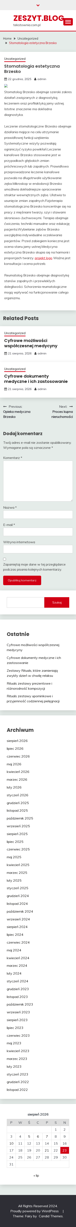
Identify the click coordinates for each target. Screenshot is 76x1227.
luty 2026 (14, 787)
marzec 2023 (17, 1059)
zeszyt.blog (38, 18)
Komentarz (12, 458)
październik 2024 (20, 911)
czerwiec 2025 (18, 849)
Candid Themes (51, 1216)
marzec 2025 (17, 872)
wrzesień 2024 (18, 919)
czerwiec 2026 (18, 756)
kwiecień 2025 (18, 865)
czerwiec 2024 (18, 942)
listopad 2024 (17, 903)
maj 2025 (14, 857)
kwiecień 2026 (18, 772)
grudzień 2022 (18, 1082)
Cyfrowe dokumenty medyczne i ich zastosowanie (36, 378)
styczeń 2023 (17, 1074)
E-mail (9, 525)
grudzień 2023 (18, 989)
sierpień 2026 (17, 741)
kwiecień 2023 (18, 1051)
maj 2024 (14, 950)
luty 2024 (14, 973)
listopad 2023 (17, 997)
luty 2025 (14, 880)
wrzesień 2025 (18, 826)
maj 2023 (14, 1043)
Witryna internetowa (19, 542)
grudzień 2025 (18, 803)
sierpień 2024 (17, 927)
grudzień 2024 (18, 896)
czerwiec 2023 (18, 1035)
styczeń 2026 (17, 795)
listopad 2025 (17, 810)
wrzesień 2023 (18, 1012)
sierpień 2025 (17, 834)
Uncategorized (15, 59)
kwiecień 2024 (18, 958)
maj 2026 (14, 764)
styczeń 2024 (17, 981)
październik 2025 (20, 818)
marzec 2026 (17, 779)
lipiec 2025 (15, 841)
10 (11, 1143)
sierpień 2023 (17, 1020)
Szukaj (57, 602)
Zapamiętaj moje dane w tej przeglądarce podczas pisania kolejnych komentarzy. (34, 566)
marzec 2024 (17, 965)
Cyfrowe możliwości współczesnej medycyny (30, 343)
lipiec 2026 (15, 748)
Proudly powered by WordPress (35, 1211)
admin (41, 79)
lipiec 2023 (15, 1028)
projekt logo (43, 258)
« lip (36, 1175)
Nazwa (10, 507)
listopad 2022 (17, 1090)
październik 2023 (20, 1004)
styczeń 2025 (17, 888)
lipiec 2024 (15, 934)
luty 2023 (14, 1066)
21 (47, 1150)
